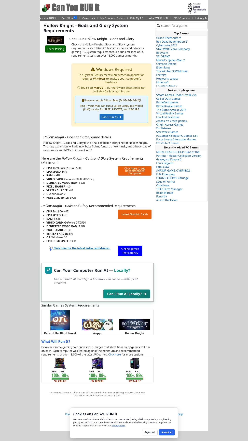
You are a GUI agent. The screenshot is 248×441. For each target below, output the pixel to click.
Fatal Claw (162, 167)
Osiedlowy (163, 185)
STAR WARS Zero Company (173, 49)
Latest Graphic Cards (134, 214)
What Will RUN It (158, 18)
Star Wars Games (167, 132)
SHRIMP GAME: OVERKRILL (173, 170)
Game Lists (88, 18)
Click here (114, 354)
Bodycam (162, 53)
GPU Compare (182, 18)
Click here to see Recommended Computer (134, 171)
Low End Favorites (167, 117)
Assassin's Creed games (171, 121)
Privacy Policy (118, 425)
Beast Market (164, 193)
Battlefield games (167, 102)
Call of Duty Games (168, 98)
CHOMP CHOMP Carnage (172, 178)
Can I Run (69, 18)
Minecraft (162, 82)
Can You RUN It (47, 18)
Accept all (166, 432)
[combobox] (183, 26)
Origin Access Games (169, 124)
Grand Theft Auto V (168, 38)
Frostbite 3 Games (168, 143)
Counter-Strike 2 (166, 86)
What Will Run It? (55, 341)
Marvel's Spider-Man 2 (170, 60)
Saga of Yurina (165, 181)
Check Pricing (55, 49)
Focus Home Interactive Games (176, 139)
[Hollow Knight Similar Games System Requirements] (134, 324)
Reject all (150, 432)
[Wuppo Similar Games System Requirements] (97, 324)
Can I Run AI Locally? (124, 294)
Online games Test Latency (130, 251)
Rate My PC (136, 18)
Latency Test (202, 18)
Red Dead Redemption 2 (171, 41)
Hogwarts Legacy (167, 78)
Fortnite (161, 75)
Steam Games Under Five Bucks (176, 95)
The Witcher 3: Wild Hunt (172, 71)
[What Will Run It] (60, 363)
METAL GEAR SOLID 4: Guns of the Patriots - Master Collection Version (178, 154)
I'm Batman (163, 128)
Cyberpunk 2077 (166, 45)
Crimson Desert (166, 64)
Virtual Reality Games (169, 113)
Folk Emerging (165, 174)
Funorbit (161, 196)
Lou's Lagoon (164, 163)
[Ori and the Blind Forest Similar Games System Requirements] (60, 320)
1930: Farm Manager (169, 189)
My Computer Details (112, 18)
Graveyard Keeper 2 (169, 159)
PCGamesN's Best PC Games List (177, 136)
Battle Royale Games (169, 106)
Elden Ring (163, 67)
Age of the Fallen (166, 200)
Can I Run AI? (110, 117)
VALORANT (163, 56)
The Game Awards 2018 (171, 110)
